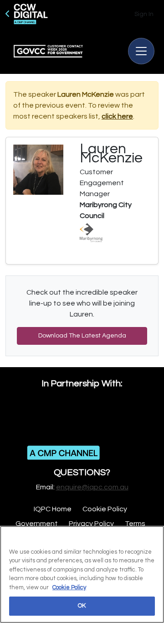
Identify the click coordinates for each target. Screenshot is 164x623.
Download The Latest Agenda (82, 335)
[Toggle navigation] (141, 51)
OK (82, 605)
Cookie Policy (104, 509)
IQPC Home (53, 509)
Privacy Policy (91, 523)
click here (117, 116)
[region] (82, 574)
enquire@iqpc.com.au (92, 487)
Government (36, 523)
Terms (135, 523)
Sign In (144, 14)
